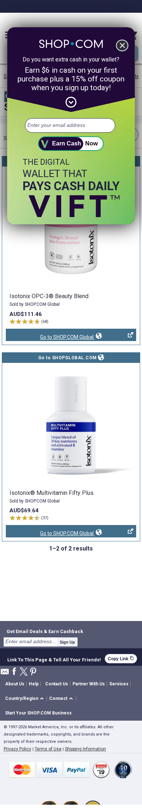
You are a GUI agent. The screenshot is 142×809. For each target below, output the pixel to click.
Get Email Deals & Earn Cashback (45, 631)
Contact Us (56, 683)
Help (34, 683)
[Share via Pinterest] (33, 672)
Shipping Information (85, 749)
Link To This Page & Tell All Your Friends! (54, 658)
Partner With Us (88, 683)
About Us (14, 683)
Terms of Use (48, 749)
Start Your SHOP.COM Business (38, 713)
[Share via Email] (5, 673)
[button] (25, 698)
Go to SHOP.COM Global (50, 337)
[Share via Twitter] (24, 672)
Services (119, 683)
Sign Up (67, 642)
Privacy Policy (17, 749)
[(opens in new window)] (71, 228)
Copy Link (121, 658)
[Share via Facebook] (14, 672)
